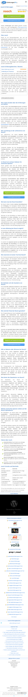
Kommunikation (5, 124)
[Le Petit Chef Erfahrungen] (14, 530)
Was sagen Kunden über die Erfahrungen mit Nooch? (15, 632)
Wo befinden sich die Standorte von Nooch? (15, 642)
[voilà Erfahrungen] (14, 545)
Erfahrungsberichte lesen (14, 20)
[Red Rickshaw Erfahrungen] (14, 537)
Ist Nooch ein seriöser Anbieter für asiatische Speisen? (14, 635)
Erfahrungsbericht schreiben (7, 97)
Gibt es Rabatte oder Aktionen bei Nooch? (14, 646)
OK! (21, 692)
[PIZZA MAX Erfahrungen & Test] (14, 523)
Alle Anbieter (14, 616)
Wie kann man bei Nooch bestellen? (14, 637)
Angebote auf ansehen (14, 193)
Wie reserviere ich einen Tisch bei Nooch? (14, 641)
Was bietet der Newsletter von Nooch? (14, 648)
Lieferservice (4, 47)
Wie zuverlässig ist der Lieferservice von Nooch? (15, 634)
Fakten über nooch (14, 653)
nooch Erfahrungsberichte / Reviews (14, 630)
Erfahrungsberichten (22, 27)
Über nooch (14, 628)
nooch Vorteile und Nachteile (15, 654)
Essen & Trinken (24, 6)
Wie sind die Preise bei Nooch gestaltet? (14, 644)
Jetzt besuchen (14, 16)
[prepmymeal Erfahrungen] (14, 552)
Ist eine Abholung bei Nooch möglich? (14, 639)
